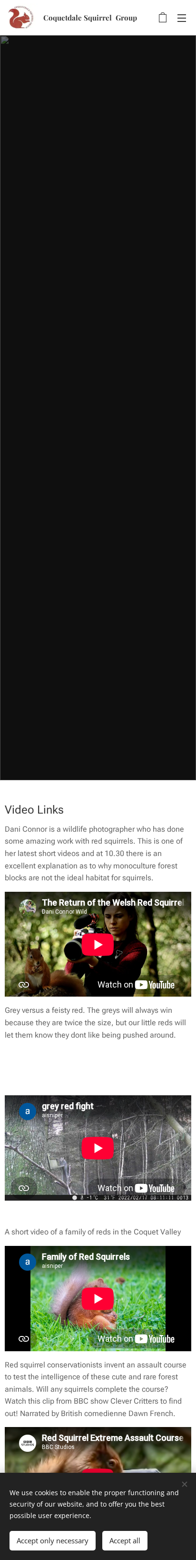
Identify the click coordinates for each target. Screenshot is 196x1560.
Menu (181, 17)
